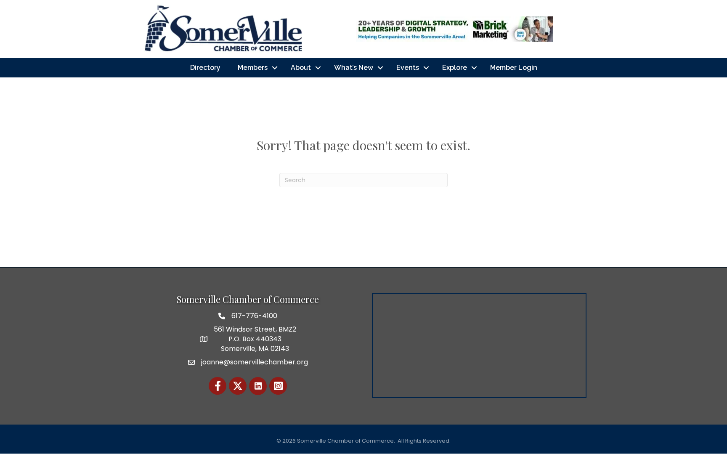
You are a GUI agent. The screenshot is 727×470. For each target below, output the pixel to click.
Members (253, 68)
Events (407, 68)
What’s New (353, 68)
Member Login (513, 68)
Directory (205, 68)
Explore (454, 68)
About (301, 68)
